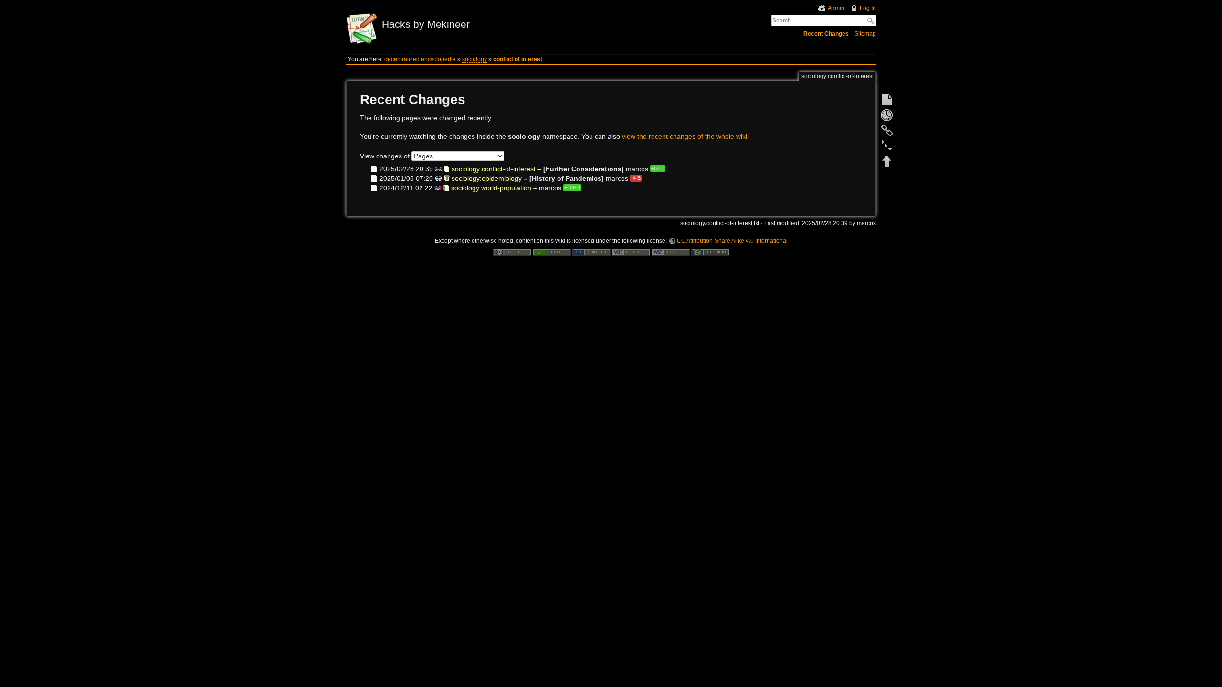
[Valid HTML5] (631, 252)
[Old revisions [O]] (887, 115)
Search (871, 20)
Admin (836, 8)
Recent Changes (826, 34)
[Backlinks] (887, 130)
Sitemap (865, 34)
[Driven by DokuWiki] (710, 252)
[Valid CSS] (671, 252)
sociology (474, 59)
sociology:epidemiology (487, 178)
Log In (868, 8)
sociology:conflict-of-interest (494, 168)
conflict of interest (517, 59)
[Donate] (552, 252)
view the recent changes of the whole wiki (684, 136)
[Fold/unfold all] (887, 145)
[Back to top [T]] (887, 160)
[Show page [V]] (887, 99)
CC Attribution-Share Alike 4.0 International (732, 241)
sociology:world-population (491, 188)
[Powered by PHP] (591, 252)
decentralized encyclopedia (420, 59)
